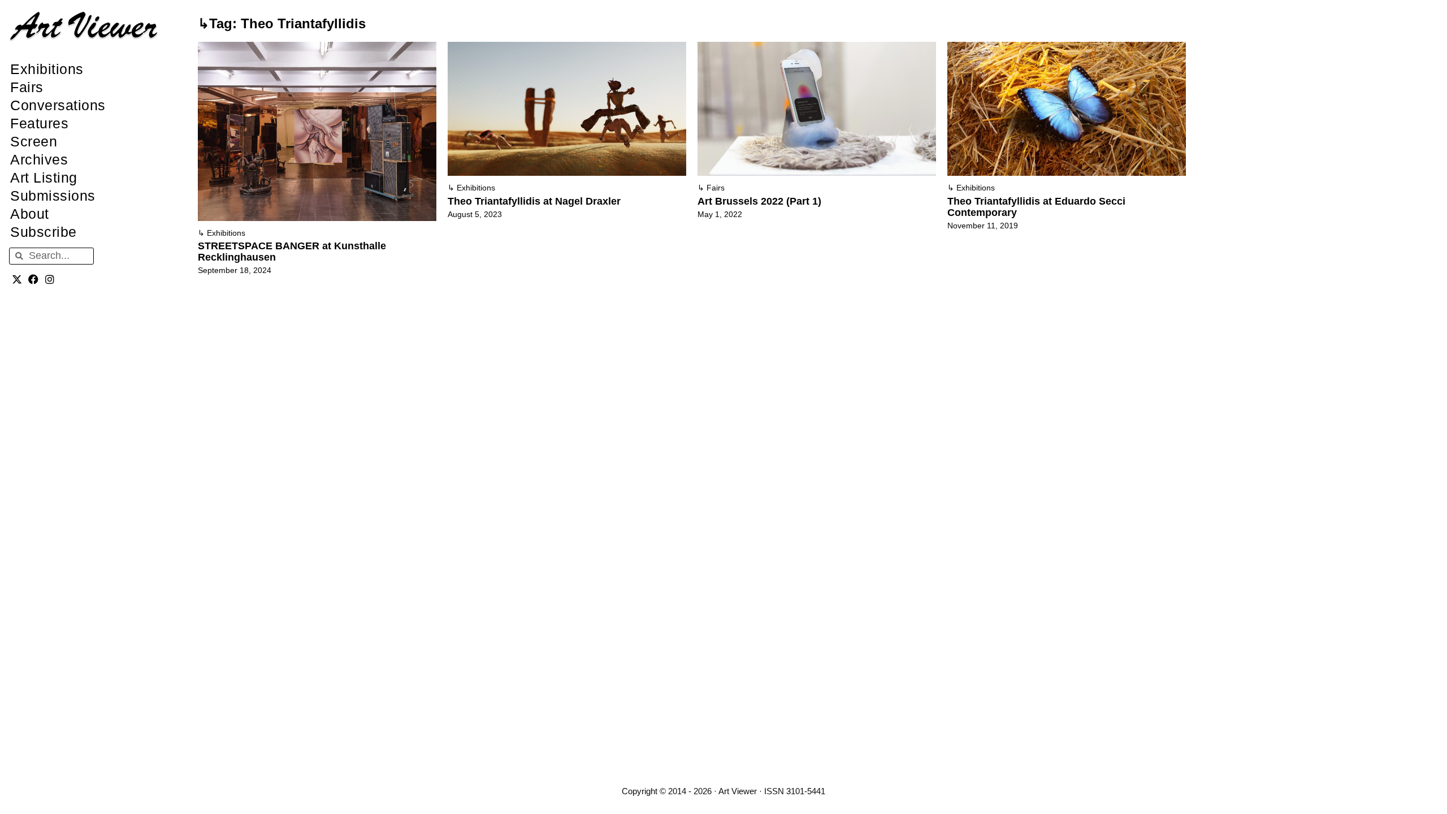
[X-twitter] (17, 279)
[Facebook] (33, 279)
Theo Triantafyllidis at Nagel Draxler (534, 201)
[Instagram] (50, 279)
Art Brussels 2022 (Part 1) (759, 201)
